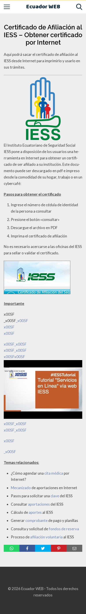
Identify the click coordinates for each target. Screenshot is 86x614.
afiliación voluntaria (46, 537)
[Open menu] (7, 7)
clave (54, 496)
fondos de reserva (64, 529)
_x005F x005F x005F (16, 380)
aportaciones (39, 504)
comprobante (36, 520)
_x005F (10, 451)
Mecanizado (21, 487)
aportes (35, 512)
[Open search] (79, 7)
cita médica (53, 473)
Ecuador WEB (43, 7)
